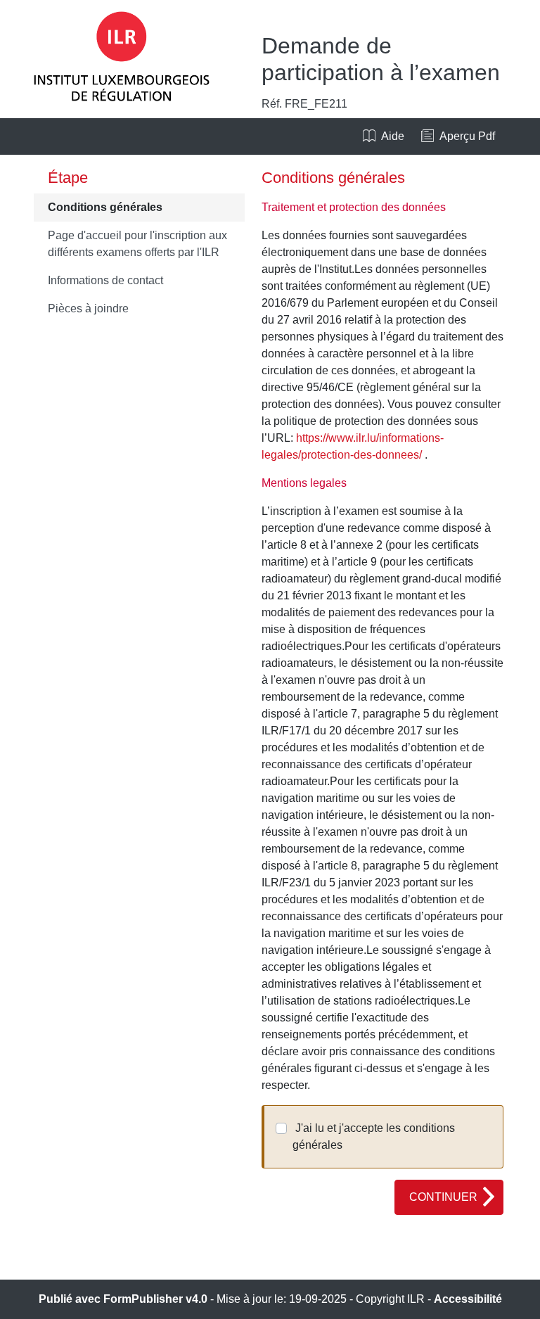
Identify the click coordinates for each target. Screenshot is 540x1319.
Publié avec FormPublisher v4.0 (123, 1299)
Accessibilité (468, 1299)
